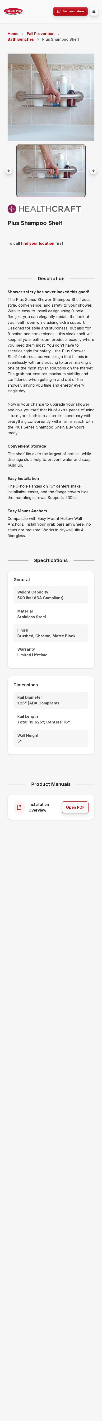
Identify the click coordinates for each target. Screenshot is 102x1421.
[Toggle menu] (94, 11)
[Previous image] (9, 171)
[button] (51, 171)
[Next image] (93, 171)
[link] (60, 39)
